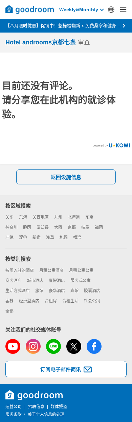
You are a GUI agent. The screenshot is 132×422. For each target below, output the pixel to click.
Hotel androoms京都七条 (40, 42)
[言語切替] (111, 9)
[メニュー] (123, 9)
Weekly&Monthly (78, 9)
